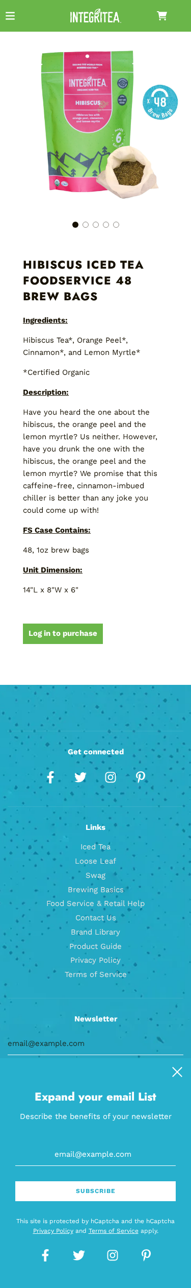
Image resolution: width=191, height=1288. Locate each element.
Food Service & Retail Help (95, 903)
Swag (95, 875)
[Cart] (170, 16)
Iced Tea (95, 846)
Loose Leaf (95, 861)
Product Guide (95, 946)
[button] (75, 225)
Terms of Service (96, 974)
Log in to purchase (63, 633)
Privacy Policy (95, 960)
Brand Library (95, 932)
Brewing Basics (96, 889)
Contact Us (95, 917)
